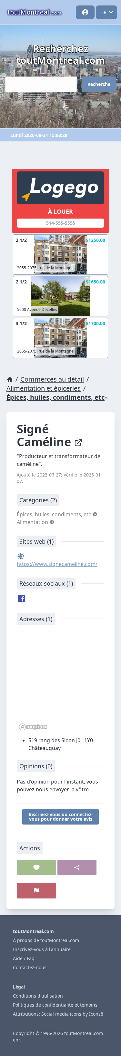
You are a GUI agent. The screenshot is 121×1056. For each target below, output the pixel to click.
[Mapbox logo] (33, 727)
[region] (60, 681)
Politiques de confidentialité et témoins (55, 1005)
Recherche (98, 84)
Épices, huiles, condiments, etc (55, 397)
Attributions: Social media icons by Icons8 (58, 1014)
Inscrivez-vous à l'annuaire (42, 949)
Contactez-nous (29, 967)
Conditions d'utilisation (38, 996)
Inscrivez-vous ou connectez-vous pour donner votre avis (60, 816)
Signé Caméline (45, 435)
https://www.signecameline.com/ (57, 564)
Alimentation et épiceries (43, 388)
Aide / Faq (24, 958)
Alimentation (33, 522)
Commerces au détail (52, 379)
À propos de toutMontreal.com (46, 940)
